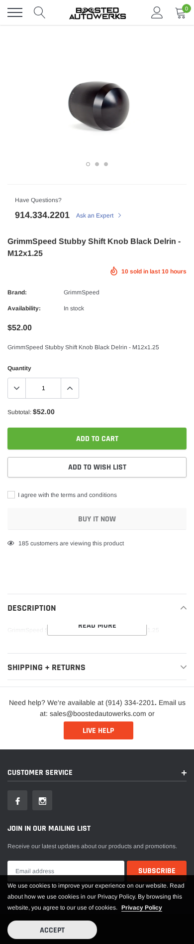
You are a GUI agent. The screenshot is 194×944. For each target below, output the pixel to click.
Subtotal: (19, 412)
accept (52, 930)
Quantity (19, 368)
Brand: (17, 292)
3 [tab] (106, 164)
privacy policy (141, 907)
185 (23, 543)
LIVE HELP (98, 730)
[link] (17, 800)
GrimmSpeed (81, 292)
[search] (40, 12)
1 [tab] (88, 164)
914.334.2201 (42, 215)
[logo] (97, 12)
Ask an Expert (95, 215)
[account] (157, 12)
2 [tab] (97, 164)
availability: (24, 308)
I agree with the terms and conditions (66, 494)
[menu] (14, 12)
